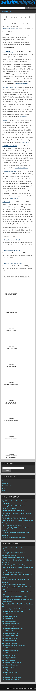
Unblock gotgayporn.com (10, 633)
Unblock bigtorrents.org (9, 643)
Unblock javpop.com (8, 670)
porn (3, 488)
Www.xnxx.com (7, 486)
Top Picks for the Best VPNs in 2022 (13, 525)
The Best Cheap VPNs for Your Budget (14, 518)
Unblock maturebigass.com (10, 626)
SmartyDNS (6, 120)
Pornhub (4, 481)
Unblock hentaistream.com (10, 653)
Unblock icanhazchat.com (10, 650)
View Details (14, 198)
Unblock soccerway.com (9, 638)
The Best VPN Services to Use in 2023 (14, 537)
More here (25, 142)
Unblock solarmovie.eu (9, 667)
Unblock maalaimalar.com (10, 665)
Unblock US (6, 202)
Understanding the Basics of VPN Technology (16, 609)
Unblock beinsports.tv (9, 648)
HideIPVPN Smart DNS (9, 146)
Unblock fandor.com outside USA (12, 250)
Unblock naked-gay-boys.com (11, 662)
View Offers (23, 116)
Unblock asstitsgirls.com (9, 616)
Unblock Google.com (8, 655)
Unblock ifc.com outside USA (11, 240)
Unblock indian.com (8, 675)
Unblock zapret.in (7, 618)
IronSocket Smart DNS (9, 87)
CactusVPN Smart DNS (9, 171)
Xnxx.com (5, 483)
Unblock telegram (7, 614)
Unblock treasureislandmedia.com (12, 628)
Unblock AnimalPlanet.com (10, 679)
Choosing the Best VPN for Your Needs (14, 596)
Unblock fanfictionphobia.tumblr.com (13, 645)
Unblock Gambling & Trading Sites (13, 611)
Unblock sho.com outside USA (12, 263)
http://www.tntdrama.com (10, 29)
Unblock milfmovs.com (9, 640)
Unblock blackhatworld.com (10, 631)
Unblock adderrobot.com (10, 672)
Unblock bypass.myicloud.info (11, 677)
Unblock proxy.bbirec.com (10, 635)
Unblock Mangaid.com (9, 621)
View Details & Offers (21, 83)
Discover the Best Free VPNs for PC (13, 510)
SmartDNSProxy (7, 52)
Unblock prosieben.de (9, 657)
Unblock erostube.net (8, 660)
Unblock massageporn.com (10, 623)
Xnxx (3, 490)
